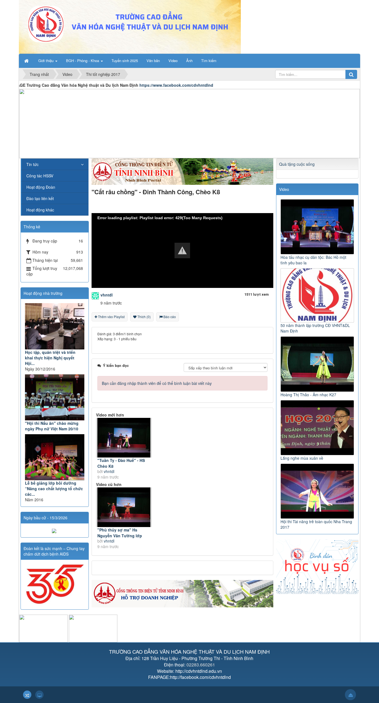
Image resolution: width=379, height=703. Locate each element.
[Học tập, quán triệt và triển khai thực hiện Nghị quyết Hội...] (54, 326)
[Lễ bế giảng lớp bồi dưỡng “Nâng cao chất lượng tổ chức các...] (54, 457)
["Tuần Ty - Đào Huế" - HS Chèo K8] (123, 437)
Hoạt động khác (40, 210)
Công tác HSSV (39, 175)
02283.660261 (200, 664)
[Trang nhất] (27, 61)
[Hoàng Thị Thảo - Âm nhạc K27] (318, 363)
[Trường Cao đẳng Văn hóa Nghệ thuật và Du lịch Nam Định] (130, 26)
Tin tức (32, 164)
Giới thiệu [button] (46, 60)
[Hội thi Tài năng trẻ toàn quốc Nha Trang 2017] (318, 490)
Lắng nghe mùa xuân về (302, 458)
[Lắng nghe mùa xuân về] (318, 427)
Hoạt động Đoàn (40, 187)
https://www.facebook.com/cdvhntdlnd (160, 85)
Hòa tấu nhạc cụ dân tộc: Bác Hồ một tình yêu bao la (313, 259)
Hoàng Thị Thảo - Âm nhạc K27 (308, 394)
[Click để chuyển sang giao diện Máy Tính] (39, 695)
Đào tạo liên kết (40, 198)
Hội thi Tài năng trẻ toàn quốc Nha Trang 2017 (316, 524)
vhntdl (109, 471)
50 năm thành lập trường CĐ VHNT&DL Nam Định (315, 328)
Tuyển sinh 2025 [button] (125, 60)
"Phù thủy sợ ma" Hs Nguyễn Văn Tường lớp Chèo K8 (119, 535)
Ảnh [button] (189, 60)
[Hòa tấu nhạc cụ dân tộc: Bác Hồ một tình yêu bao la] (318, 226)
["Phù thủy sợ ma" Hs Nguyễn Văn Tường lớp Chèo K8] (123, 507)
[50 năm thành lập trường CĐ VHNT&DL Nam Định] (318, 295)
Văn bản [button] (153, 60)
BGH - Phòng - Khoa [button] (83, 60)
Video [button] (173, 60)
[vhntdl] (95, 295)
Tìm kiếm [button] (208, 60)
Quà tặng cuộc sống (297, 164)
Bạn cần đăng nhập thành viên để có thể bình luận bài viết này (157, 383)
